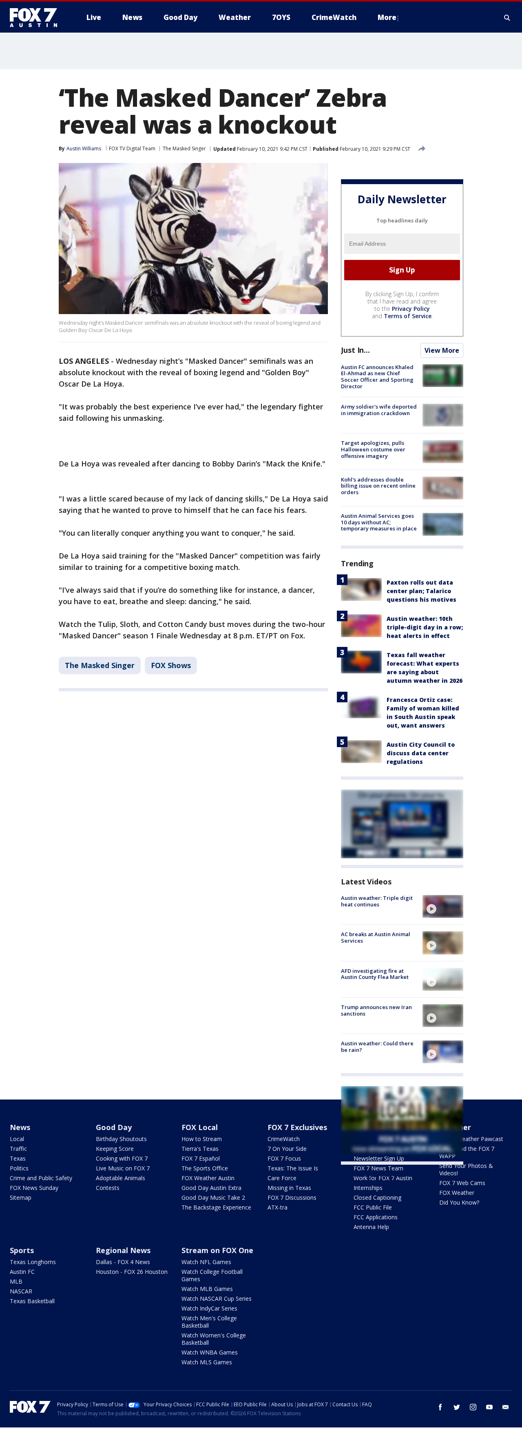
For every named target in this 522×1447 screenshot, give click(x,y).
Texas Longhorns (33, 1262)
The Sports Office (204, 1168)
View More (442, 350)
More (387, 17)
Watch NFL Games (206, 1262)
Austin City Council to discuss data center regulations (421, 753)
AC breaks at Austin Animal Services (375, 937)
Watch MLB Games (207, 1289)
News (20, 1127)
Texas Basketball (32, 1301)
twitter (456, 1407)
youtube (489, 1407)
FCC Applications (376, 1217)
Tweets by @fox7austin (376, 1174)
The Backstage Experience (216, 1207)
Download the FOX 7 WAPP (466, 1152)
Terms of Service (407, 316)
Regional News (123, 1250)
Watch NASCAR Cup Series (216, 1298)
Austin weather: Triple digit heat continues (377, 901)
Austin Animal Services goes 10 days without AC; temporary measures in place (379, 522)
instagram (473, 1407)
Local (17, 1139)
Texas (18, 1158)
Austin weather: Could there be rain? (377, 1046)
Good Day (114, 1127)
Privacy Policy (411, 308)
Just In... (355, 350)
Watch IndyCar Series (209, 1308)
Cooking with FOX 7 (122, 1158)
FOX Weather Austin (207, 1178)
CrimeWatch (284, 1139)
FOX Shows (171, 665)
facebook (440, 1407)
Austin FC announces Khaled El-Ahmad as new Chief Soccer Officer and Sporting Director (377, 376)
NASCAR (21, 1291)
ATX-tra (278, 1207)
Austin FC (22, 1271)
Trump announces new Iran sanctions (376, 1010)
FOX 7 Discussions (292, 1197)
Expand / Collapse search (507, 17)
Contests (107, 1188)
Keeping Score (115, 1148)
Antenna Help (371, 1227)
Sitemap (20, 1197)
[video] (442, 906)
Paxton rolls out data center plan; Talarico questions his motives (421, 590)
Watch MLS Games (206, 1362)
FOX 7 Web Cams (462, 1183)
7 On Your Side (287, 1148)
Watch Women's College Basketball (213, 1338)
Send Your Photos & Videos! (466, 1169)
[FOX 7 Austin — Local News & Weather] (37, 17)
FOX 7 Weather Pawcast (471, 1139)
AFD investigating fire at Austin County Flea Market (375, 974)
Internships (368, 1188)
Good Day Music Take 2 (213, 1197)
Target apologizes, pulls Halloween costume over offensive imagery (373, 449)
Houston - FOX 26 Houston (132, 1271)
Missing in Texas (289, 1188)
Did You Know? (459, 1202)
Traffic (18, 1148)
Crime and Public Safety (41, 1178)
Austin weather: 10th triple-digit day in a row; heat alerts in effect (425, 627)
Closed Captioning (377, 1197)
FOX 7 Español (200, 1158)
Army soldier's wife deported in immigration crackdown (379, 410)
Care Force (282, 1178)
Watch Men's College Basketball (209, 1321)
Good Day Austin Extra (211, 1188)
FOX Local (199, 1127)
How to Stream (201, 1139)
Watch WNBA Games (209, 1352)
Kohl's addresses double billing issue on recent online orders (378, 486)
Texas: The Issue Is (293, 1168)
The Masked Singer (184, 148)
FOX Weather (456, 1192)
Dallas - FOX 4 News (123, 1262)
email (505, 1407)
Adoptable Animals (120, 1178)
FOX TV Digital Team (132, 148)
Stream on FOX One (217, 1250)
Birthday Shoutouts (121, 1139)
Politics (19, 1168)
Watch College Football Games (212, 1275)
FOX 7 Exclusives (297, 1127)
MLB (16, 1281)
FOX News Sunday (34, 1188)
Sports (22, 1250)
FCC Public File (373, 1207)
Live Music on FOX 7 (123, 1168)
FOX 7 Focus (284, 1158)
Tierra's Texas (200, 1148)
